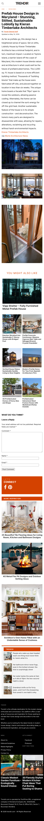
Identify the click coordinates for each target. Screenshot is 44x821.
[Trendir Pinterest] (10, 487)
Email (4, 462)
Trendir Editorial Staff (11, 31)
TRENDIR (22, 3)
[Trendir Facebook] (5, 487)
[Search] (3, 3)
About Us (4, 740)
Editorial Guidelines (8, 743)
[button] (22, 154)
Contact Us (5, 753)
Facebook (28, 740)
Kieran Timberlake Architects (15, 132)
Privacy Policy (6, 750)
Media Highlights (7, 747)
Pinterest (28, 743)
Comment (6, 431)
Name (4, 456)
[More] (40, 5)
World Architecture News (16, 136)
